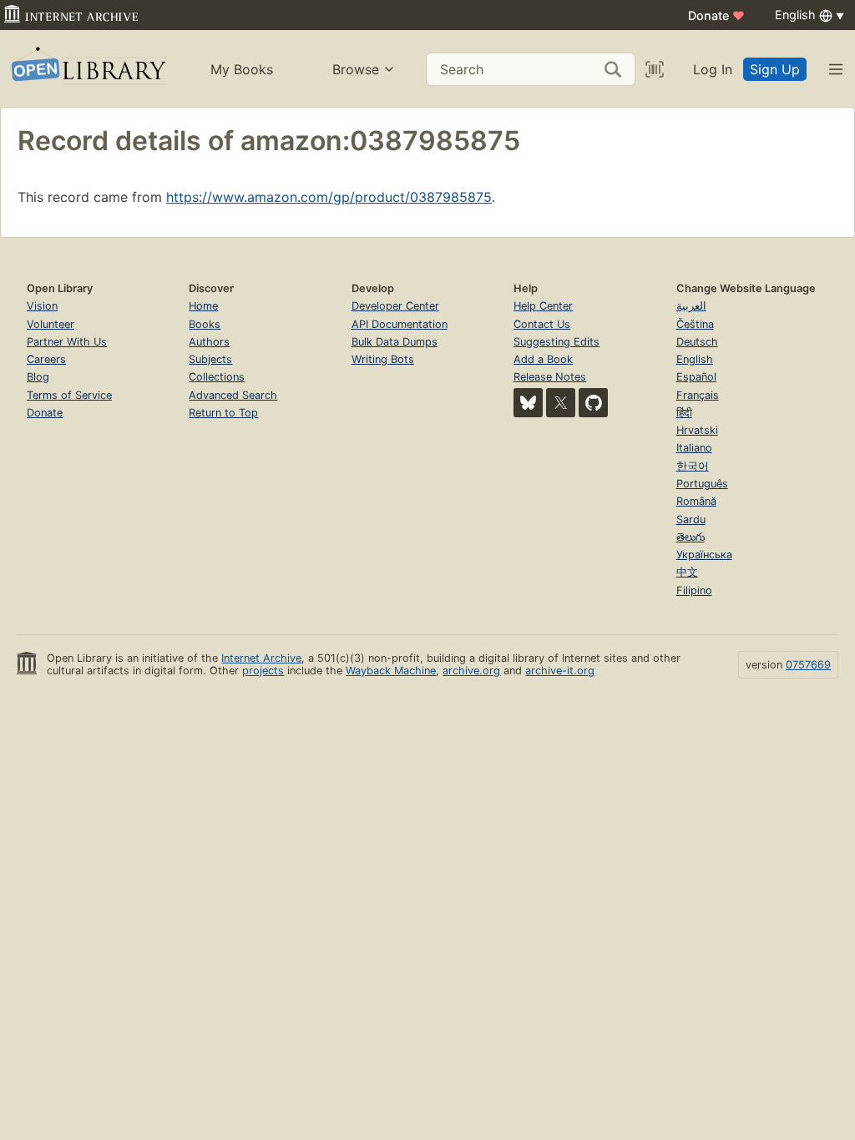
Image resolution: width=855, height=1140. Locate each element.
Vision (42, 306)
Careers (46, 359)
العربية (691, 306)
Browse (355, 69)
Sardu (691, 519)
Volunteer (50, 324)
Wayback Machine (391, 670)
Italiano (694, 447)
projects (263, 670)
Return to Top (223, 412)
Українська (704, 554)
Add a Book (543, 359)
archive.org (471, 670)
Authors (209, 341)
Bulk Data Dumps (395, 341)
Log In (712, 69)
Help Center (543, 306)
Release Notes (550, 377)
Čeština (695, 324)
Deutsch (697, 341)
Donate (716, 15)
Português (702, 483)
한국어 (692, 466)
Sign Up (775, 69)
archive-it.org (559, 670)
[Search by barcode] (654, 69)
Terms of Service (69, 395)
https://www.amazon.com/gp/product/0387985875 (329, 197)
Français (697, 395)
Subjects (210, 359)
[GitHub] (593, 402)
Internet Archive (261, 658)
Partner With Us (67, 341)
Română (696, 501)
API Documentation (400, 324)
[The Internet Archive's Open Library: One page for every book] (87, 69)
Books (204, 324)
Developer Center (395, 306)
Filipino (694, 590)
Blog (38, 377)
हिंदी (684, 412)
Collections (217, 377)
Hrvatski (697, 430)
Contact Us (542, 324)
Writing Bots (383, 359)
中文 (687, 572)
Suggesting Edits (557, 341)
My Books (241, 69)
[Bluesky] (528, 402)
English (694, 359)
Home (203, 306)
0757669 (808, 664)
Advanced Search (233, 395)
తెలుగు (690, 537)
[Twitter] (560, 402)
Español (696, 377)
